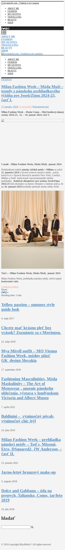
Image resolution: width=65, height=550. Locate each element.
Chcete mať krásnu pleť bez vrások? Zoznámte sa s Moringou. (31, 330)
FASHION (12, 11)
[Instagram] (8, 28)
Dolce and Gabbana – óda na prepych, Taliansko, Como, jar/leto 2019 (31, 495)
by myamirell (25, 106)
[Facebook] (2, 28)
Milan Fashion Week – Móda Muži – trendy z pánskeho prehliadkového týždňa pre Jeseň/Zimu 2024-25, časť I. (32, 93)
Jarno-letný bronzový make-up (28, 472)
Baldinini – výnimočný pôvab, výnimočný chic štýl (27, 418)
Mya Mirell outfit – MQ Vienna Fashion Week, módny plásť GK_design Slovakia (29, 356)
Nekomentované (40, 106)
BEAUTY (12, 20)
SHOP (10, 22)
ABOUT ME (13, 8)
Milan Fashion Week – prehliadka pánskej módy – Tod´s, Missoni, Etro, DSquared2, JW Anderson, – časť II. (31, 446)
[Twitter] (4, 28)
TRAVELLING (14, 17)
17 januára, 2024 (9, 106)
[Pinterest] (6, 28)
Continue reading (9, 286)
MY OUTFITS (14, 14)
